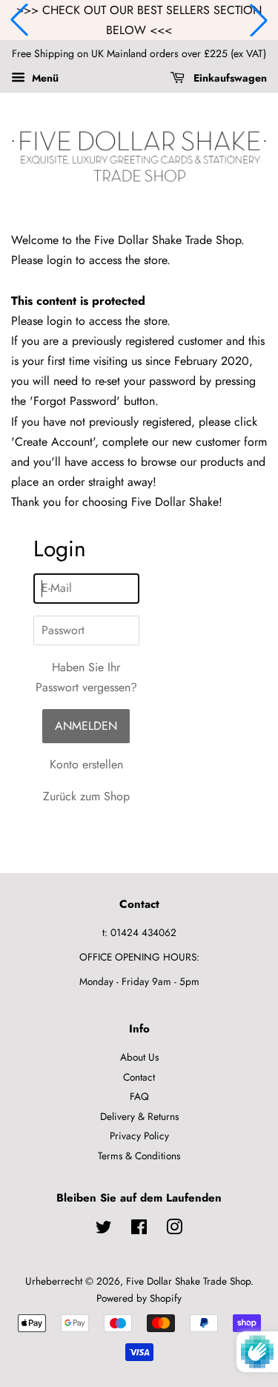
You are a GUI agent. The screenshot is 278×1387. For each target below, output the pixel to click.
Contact (139, 1077)
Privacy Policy (139, 1135)
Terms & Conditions (139, 1155)
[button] (19, 20)
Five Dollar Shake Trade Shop (188, 1281)
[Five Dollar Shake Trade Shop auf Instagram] (174, 1229)
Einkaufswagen (229, 77)
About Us (139, 1057)
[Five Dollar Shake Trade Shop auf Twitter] (104, 1229)
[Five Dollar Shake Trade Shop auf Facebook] (139, 1229)
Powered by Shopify (139, 1298)
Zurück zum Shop (86, 796)
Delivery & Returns (139, 1116)
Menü (44, 77)
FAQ (139, 1096)
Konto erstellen (86, 764)
